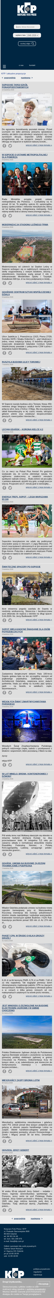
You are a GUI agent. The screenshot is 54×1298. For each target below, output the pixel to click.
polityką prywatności (36, 1289)
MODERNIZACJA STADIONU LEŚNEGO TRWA (25, 225)
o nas (21, 65)
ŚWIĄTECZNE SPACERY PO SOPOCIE (21, 567)
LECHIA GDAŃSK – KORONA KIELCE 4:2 (22, 429)
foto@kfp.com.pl (17, 1241)
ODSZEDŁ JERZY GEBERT (15, 1150)
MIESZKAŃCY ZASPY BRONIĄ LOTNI (21, 1080)
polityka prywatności (41, 1269)
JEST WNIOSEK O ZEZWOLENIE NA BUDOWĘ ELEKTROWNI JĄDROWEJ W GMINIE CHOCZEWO (25, 1008)
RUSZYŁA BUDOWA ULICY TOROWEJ (21, 362)
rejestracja (37, 1275)
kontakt (32, 65)
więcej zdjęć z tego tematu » (39, 145)
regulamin (37, 1272)
